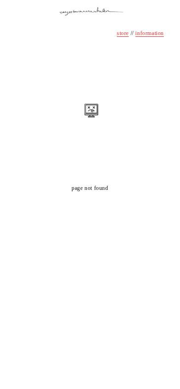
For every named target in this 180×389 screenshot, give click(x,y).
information (149, 33)
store (123, 33)
